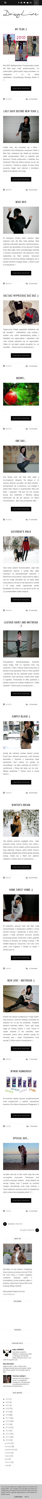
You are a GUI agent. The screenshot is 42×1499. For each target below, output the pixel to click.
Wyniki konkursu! (21, 1071)
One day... (21, 441)
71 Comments (33, 1059)
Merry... (21, 378)
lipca (6, 1459)
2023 (7, 1399)
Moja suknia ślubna (8, 1363)
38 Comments (33, 190)
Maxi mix (21, 202)
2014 (7, 1427)
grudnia (7, 1443)
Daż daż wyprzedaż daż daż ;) (21, 295)
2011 (7, 1437)
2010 (7, 1440)
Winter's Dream (21, 805)
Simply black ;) (21, 716)
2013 (7, 1431)
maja (7, 1465)
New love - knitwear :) (21, 980)
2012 (7, 1434)
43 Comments (33, 366)
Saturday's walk (21, 531)
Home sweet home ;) (21, 889)
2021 (7, 1405)
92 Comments (33, 610)
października (9, 1450)
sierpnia (8, 1456)
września (8, 1453)
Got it (27, 1497)
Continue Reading (21, 88)
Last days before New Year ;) (21, 111)
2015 (7, 1424)
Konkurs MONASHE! (18, 1349)
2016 (7, 1421)
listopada (8, 1446)
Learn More (18, 1497)
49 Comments (33, 283)
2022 (7, 1402)
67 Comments (33, 519)
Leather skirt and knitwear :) (21, 623)
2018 (7, 1415)
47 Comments (33, 968)
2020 (7, 1408)
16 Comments (33, 429)
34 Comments (33, 99)
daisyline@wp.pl (8, 1294)
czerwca (8, 1462)
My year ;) (21, 29)
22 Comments (33, 1211)
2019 (7, 1412)
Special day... (21, 1138)
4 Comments (33, 1126)
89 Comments (33, 793)
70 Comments (33, 704)
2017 (7, 1418)
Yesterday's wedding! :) (19, 1376)
